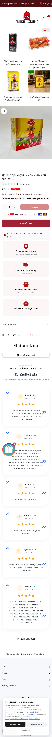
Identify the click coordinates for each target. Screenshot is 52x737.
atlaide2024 (16, 654)
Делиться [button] (36, 335)
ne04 (25, 654)
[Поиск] (45, 17)
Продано (34, 207)
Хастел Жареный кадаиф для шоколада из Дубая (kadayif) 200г (39, 64)
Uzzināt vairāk (29, 714)
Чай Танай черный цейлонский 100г (13, 63)
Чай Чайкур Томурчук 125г (39, 99)
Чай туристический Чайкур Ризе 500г (13, 99)
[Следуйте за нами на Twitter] (9, 335)
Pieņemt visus (15, 724)
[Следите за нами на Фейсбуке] (4, 335)
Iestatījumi (26, 730)
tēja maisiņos (39, 654)
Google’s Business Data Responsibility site (22, 719)
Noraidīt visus (36, 724)
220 (7, 654)
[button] (46, 30)
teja (30, 654)
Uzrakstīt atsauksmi (26, 355)
